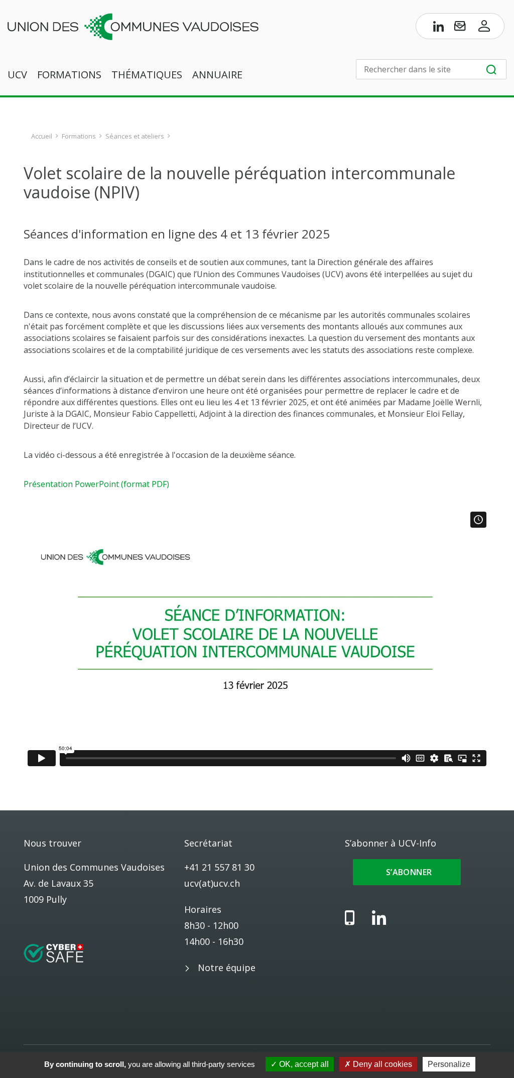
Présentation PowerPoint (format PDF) (96, 484)
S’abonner (407, 872)
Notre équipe (226, 968)
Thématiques (146, 74)
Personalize (449, 1064)
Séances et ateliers (134, 136)
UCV (17, 74)
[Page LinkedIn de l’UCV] (438, 28)
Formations (69, 74)
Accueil (41, 136)
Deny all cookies (381, 1064)
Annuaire (217, 74)
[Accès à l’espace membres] (484, 28)
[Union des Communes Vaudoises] (133, 25)
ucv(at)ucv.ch (212, 883)
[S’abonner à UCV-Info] (460, 28)
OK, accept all (303, 1064)
